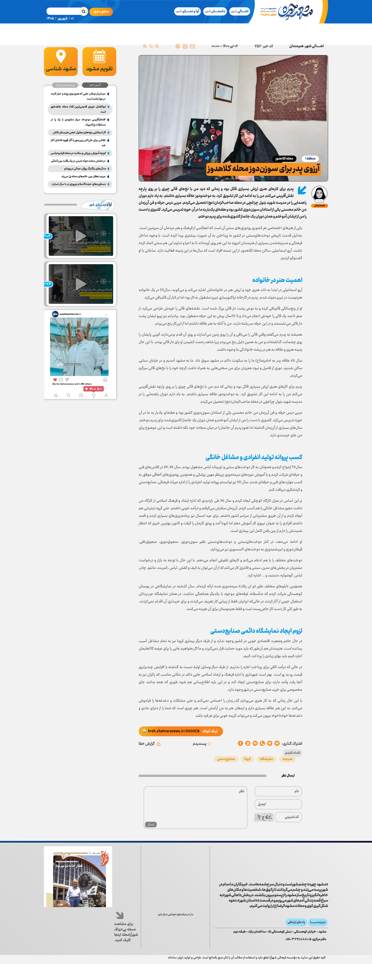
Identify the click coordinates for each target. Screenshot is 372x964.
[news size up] (145, 46)
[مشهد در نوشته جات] (175, 888)
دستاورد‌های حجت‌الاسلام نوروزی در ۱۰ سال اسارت (79, 184)
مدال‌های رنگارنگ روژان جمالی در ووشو (85, 168)
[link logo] (297, 864)
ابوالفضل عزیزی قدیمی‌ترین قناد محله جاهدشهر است (78, 109)
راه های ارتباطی (296, 922)
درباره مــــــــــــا (318, 922)
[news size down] (157, 46)
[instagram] (189, 923)
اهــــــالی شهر (314, 46)
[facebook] (240, 744)
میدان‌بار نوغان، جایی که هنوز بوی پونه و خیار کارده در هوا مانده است (78, 96)
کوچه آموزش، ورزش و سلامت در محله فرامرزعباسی (78, 153)
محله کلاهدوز (284, 159)
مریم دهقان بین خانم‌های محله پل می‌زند (83, 176)
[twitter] (269, 744)
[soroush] (255, 744)
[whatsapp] (262, 744)
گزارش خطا (147, 743)
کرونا (247, 759)
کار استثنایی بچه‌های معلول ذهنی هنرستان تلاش (79, 132)
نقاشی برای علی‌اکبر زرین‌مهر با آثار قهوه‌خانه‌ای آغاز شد (78, 143)
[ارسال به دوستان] (192, 46)
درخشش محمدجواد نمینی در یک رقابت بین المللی (78, 161)
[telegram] (277, 744)
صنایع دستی (226, 759)
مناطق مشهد (101, 12)
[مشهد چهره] (290, 12)
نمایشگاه (266, 759)
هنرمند (287, 759)
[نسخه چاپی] (177, 46)
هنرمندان (296, 46)
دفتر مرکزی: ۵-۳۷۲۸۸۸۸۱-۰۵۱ (305, 939)
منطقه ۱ (310, 159)
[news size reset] (151, 46)
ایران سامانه (175, 958)
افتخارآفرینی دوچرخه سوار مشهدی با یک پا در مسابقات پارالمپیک (78, 122)
